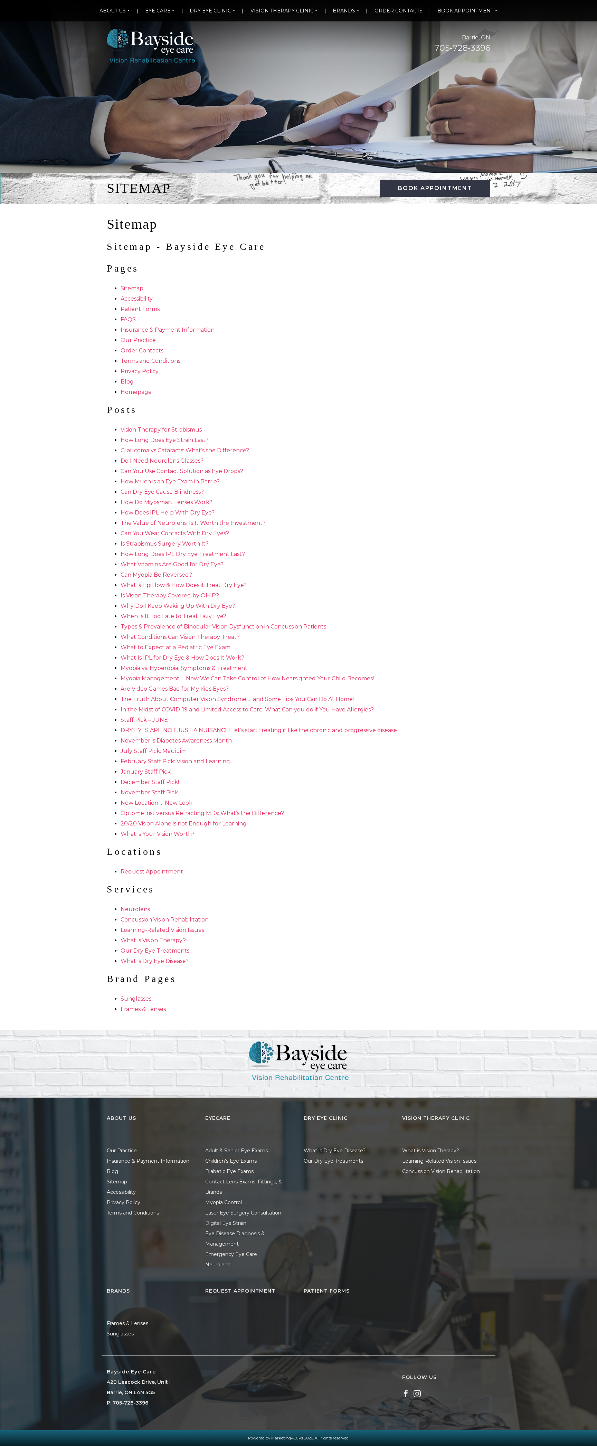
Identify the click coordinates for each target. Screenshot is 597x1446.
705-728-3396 (462, 48)
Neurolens (135, 909)
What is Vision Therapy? (153, 940)
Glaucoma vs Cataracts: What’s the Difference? (185, 450)
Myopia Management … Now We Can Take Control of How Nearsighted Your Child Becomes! (247, 678)
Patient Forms (140, 309)
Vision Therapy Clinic (282, 11)
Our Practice (138, 340)
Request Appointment (152, 871)
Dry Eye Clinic (210, 11)
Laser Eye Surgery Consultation (243, 1213)
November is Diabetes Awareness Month (176, 740)
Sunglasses (136, 998)
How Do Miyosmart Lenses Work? (166, 502)
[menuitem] (115, 11)
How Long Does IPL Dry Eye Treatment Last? (183, 554)
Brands (344, 11)
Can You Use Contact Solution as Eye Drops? (182, 471)
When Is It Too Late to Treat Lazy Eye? (173, 616)
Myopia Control (223, 1202)
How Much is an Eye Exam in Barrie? (170, 481)
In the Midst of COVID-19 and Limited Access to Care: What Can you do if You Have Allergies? (247, 709)
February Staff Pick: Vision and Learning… (177, 761)
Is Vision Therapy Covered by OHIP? (170, 595)
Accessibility (137, 298)
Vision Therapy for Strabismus (161, 429)
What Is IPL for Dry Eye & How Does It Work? (182, 657)
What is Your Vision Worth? (158, 834)
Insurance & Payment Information (168, 330)
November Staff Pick (149, 792)
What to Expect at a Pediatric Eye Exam (175, 647)
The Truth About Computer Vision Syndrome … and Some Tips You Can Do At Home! (237, 699)
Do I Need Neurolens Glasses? (162, 460)
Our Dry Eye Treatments (155, 950)
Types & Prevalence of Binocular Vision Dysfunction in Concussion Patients (223, 626)
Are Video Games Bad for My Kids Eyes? (175, 689)
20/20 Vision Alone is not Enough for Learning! (184, 823)
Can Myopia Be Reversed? (156, 574)
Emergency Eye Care (231, 1254)
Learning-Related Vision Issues (162, 930)
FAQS (128, 319)
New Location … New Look (156, 803)
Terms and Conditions (150, 361)
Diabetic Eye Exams (229, 1171)
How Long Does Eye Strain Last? (165, 440)
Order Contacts (399, 11)
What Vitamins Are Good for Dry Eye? (172, 564)
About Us (113, 11)
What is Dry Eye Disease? (155, 961)
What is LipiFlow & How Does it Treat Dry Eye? (184, 585)
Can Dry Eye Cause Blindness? (162, 492)
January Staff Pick (146, 771)
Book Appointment (465, 11)
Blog (127, 381)
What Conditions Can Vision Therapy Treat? (180, 637)
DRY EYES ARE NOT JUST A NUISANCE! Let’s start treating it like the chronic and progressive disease (259, 730)
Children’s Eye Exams (231, 1161)
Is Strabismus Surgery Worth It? (165, 543)
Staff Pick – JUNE (144, 720)
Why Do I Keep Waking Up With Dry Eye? (178, 606)
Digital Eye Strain (225, 1223)
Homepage (136, 392)
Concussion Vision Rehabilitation (165, 919)
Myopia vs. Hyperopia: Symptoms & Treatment (184, 668)
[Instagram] (417, 1393)
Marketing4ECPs (287, 1438)
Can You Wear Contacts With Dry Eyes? (175, 533)
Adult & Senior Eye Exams (236, 1150)
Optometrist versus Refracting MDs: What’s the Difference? (202, 813)
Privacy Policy (140, 371)
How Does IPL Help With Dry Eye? (168, 512)
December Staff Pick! (150, 782)
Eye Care (158, 11)
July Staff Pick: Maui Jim (154, 751)
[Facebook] (405, 1393)
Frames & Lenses (143, 1009)
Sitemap (132, 288)
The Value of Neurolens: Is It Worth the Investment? (193, 523)
